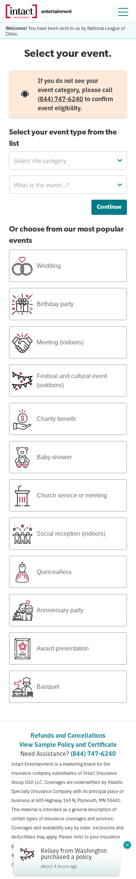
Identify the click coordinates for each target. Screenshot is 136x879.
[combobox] (14, 160)
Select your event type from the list (63, 138)
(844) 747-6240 (60, 98)
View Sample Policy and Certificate (68, 744)
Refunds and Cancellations (68, 735)
